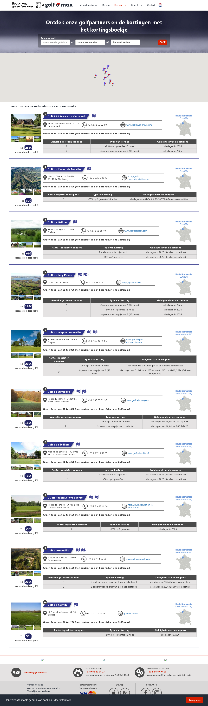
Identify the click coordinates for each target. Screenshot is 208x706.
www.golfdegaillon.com (135, 230)
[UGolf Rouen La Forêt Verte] (26, 505)
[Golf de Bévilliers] (26, 452)
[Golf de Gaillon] (26, 230)
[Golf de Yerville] (26, 613)
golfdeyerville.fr (131, 613)
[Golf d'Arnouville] (26, 558)
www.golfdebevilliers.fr (139, 453)
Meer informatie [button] (63, 700)
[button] (110, 82)
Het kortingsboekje (88, 5)
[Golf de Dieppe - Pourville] (26, 341)
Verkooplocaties (35, 684)
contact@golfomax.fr (36, 672)
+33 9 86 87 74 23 (95, 671)
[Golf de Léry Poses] (26, 283)
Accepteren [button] (194, 700)
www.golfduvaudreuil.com (139, 124)
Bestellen (136, 5)
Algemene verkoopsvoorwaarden (43, 687)
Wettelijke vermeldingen (39, 691)
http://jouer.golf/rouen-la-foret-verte (141, 506)
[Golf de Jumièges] (26, 400)
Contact (151, 5)
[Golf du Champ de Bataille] (26, 177)
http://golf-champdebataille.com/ (138, 178)
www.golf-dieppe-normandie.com (135, 341)
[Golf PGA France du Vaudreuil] (26, 124)
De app (106, 5)
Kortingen (119, 5)
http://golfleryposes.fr (132, 282)
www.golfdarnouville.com (138, 559)
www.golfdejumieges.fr (138, 400)
